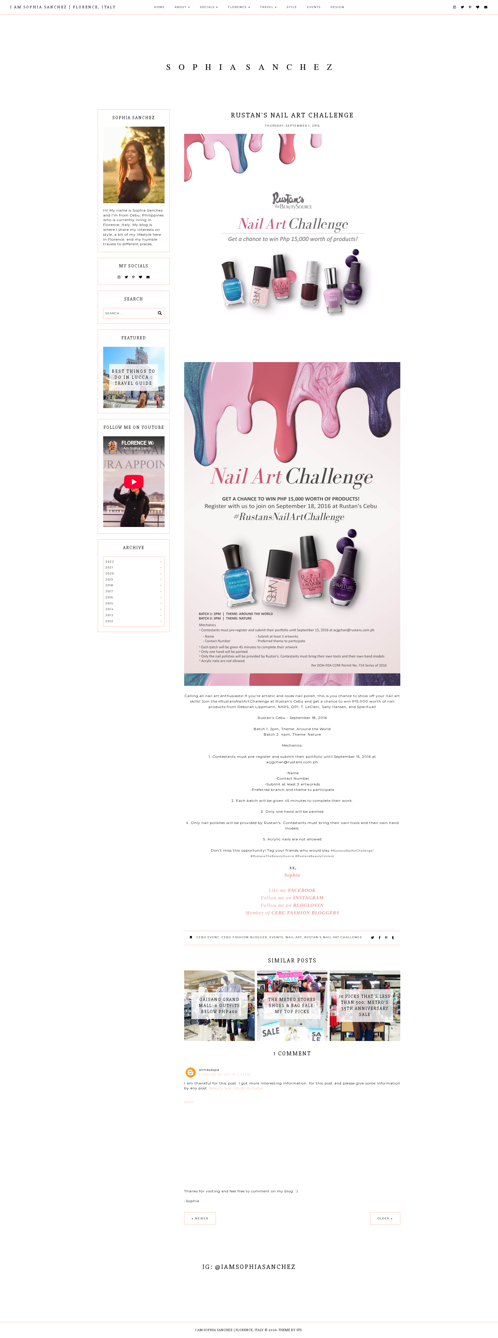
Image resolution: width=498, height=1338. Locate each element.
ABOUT (181, 7)
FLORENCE (237, 7)
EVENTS (314, 7)
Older (383, 1218)
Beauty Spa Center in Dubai (236, 1088)
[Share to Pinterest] (386, 938)
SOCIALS (207, 7)
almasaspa (209, 1069)
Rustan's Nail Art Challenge (333, 937)
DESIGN (337, 7)
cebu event (208, 937)
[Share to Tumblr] (393, 938)
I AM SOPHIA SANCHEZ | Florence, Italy (63, 7)
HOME (159, 7)
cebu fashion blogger (244, 937)
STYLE (292, 7)
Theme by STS (290, 1330)
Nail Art (294, 937)
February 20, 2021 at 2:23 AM (224, 1074)
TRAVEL (266, 7)
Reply (189, 1102)
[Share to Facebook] (380, 938)
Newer (201, 1218)
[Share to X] (373, 938)
